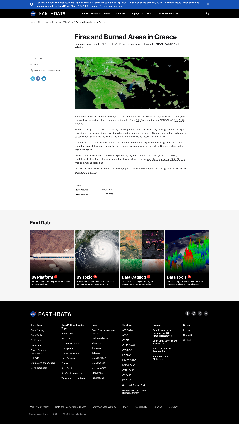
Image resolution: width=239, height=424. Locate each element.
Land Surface (68, 358)
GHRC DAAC (128, 345)
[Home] (52, 13)
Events (186, 330)
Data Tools (36, 335)
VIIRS (139, 120)
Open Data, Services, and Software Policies (165, 342)
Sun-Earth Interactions (72, 373)
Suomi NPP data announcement (107, 6)
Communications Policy (104, 406)
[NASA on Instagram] (193, 313)
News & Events (166, 13)
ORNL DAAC (128, 370)
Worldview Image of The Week (59, 22)
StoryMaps (97, 372)
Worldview (85, 168)
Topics (94, 13)
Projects (35, 358)
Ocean (64, 363)
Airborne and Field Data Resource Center (134, 391)
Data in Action (99, 358)
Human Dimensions (70, 353)
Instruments (36, 345)
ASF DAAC (127, 330)
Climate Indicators (70, 343)
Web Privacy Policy (39, 406)
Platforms (36, 340)
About (149, 13)
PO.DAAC (126, 380)
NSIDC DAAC (128, 365)
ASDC (125, 335)
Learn (107, 13)
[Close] (208, 4)
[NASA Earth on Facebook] (187, 313)
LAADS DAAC (129, 360)
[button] (132, 84)
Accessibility (141, 406)
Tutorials (96, 353)
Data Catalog (37, 330)
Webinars (96, 343)
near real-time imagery (115, 168)
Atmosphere (67, 333)
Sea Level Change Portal (134, 385)
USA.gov (173, 406)
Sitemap (158, 406)
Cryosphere (67, 348)
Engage (135, 13)
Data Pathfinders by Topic (72, 327)
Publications (98, 377)
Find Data (36, 325)
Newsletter (188, 335)
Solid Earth (66, 368)
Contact (187, 340)
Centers (120, 13)
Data (82, 13)
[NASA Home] (33, 14)
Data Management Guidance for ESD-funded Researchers (162, 333)
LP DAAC (126, 355)
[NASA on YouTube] (206, 313)
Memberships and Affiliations (161, 357)
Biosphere (66, 338)
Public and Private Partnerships (161, 350)
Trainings (96, 348)
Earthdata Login (39, 367)
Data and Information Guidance (70, 406)
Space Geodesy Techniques (39, 351)
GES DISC (127, 350)
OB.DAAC (127, 375)
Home (32, 22)
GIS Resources (99, 367)
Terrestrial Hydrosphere (73, 378)
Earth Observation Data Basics (103, 331)
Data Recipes (98, 363)
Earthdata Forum (100, 338)
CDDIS (125, 340)
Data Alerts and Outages (43, 363)
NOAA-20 (179, 120)
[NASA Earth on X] (200, 313)
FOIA (125, 406)
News (40, 22)
